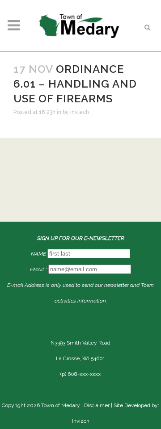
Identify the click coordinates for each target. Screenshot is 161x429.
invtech (79, 112)
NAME (38, 254)
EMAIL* (38, 269)
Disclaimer (97, 405)
